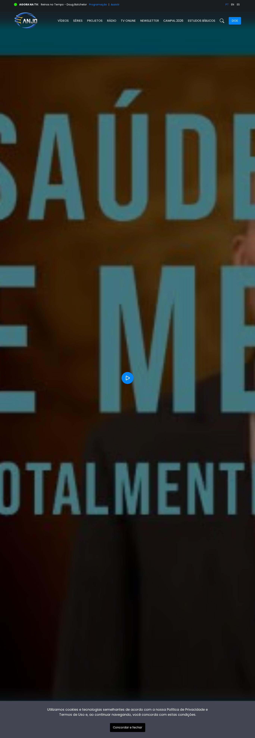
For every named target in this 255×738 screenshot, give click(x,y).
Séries (78, 21)
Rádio (111, 21)
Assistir (115, 4)
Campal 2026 (173, 21)
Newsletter (149, 21)
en (232, 4)
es (238, 4)
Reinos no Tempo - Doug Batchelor (64, 4)
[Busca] (222, 21)
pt (227, 4)
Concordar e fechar (127, 727)
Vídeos (63, 21)
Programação (98, 4)
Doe (235, 21)
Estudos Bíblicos (201, 21)
